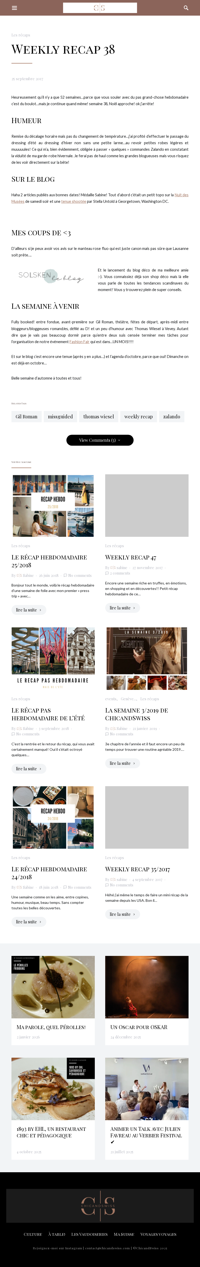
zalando (171, 416)
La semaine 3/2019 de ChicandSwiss (136, 714)
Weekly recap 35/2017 (137, 869)
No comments (80, 575)
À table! (56, 1234)
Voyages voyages (158, 1234)
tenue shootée (73, 201)
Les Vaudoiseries (89, 1234)
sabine (122, 567)
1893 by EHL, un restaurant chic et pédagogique (51, 1132)
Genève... (128, 698)
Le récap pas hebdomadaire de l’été (48, 714)
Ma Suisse (124, 1234)
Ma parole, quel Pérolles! (51, 1026)
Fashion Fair (80, 341)
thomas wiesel (98, 416)
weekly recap (138, 416)
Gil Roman (27, 416)
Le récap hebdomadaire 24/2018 (49, 873)
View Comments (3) (97, 440)
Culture (33, 1234)
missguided (60, 416)
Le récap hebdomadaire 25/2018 (49, 561)
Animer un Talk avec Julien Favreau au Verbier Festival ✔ (146, 1135)
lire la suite (26, 610)
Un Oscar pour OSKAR (138, 1026)
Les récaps (20, 34)
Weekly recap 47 (130, 557)
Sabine (28, 575)
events (110, 698)
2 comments (120, 573)
